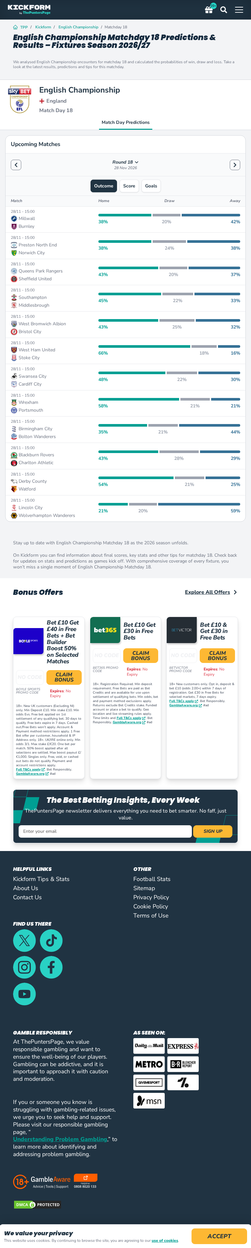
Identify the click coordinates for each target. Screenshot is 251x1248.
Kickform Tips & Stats (41, 879)
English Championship (78, 27)
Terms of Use (151, 915)
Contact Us (27, 897)
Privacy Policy (151, 897)
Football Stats (152, 879)
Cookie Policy (150, 906)
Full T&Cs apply (28, 770)
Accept (219, 1236)
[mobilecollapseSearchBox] (227, 10)
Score (129, 186)
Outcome (103, 186)
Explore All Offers (207, 592)
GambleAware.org (30, 774)
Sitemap (144, 888)
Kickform (43, 27)
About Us (25, 888)
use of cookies (165, 1240)
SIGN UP (213, 831)
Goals (151, 186)
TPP (24, 27)
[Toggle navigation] (239, 10)
